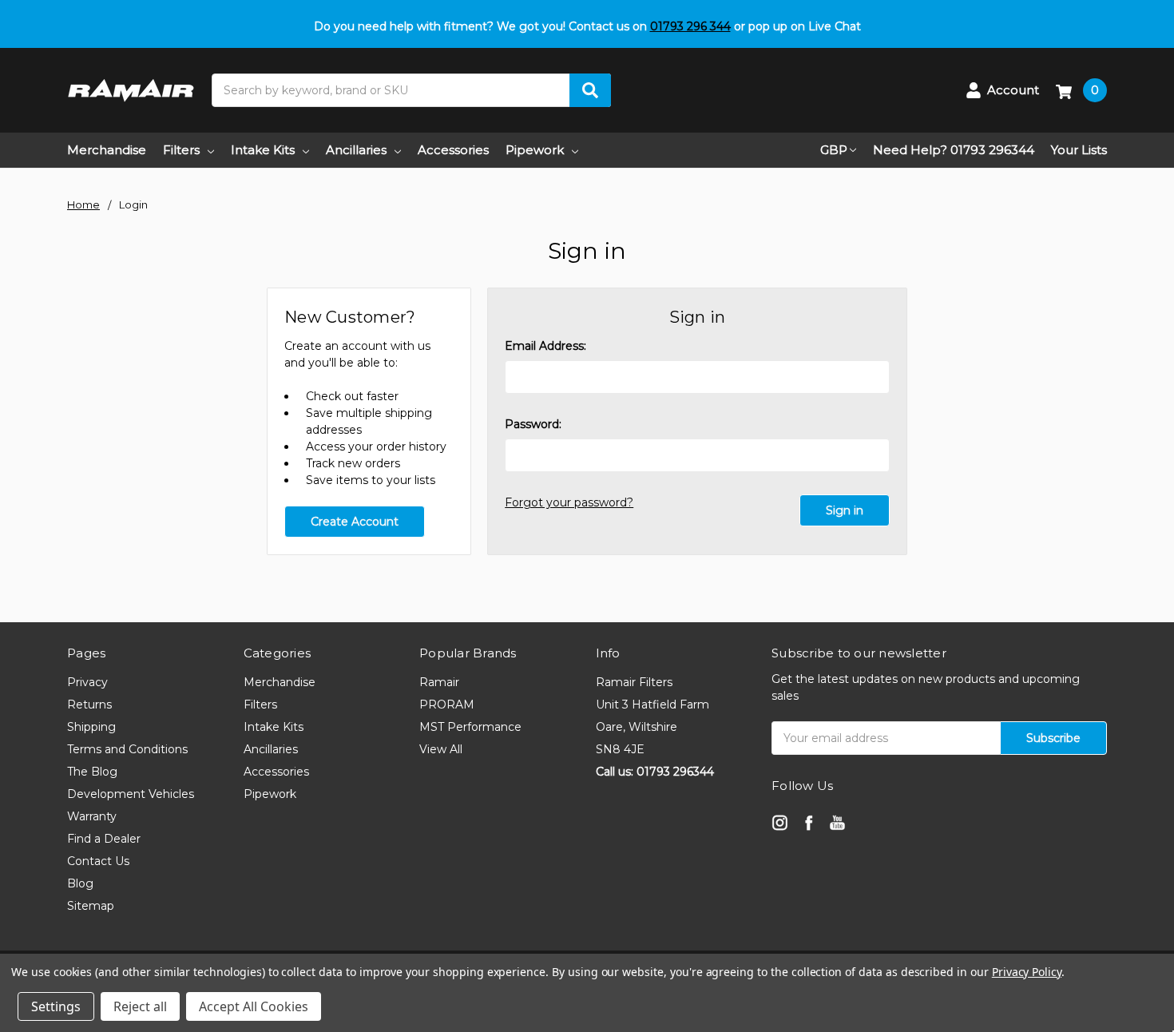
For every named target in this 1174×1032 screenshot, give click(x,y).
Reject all (140, 1006)
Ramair (439, 682)
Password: (533, 424)
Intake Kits (263, 149)
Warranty (92, 816)
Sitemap (90, 906)
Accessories (453, 149)
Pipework (535, 149)
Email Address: (545, 346)
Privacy (87, 682)
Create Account (355, 521)
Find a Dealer (104, 839)
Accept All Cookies (253, 1006)
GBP (833, 149)
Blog (80, 883)
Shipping (91, 727)
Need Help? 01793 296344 (953, 149)
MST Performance (470, 727)
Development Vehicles (130, 794)
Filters (181, 149)
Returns (89, 704)
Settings (56, 1006)
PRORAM (446, 704)
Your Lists (1079, 149)
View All (440, 749)
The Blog (92, 771)
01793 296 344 (690, 26)
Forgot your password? (569, 502)
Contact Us (98, 861)
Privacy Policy (1026, 971)
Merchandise (106, 149)
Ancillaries (356, 149)
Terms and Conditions (127, 749)
